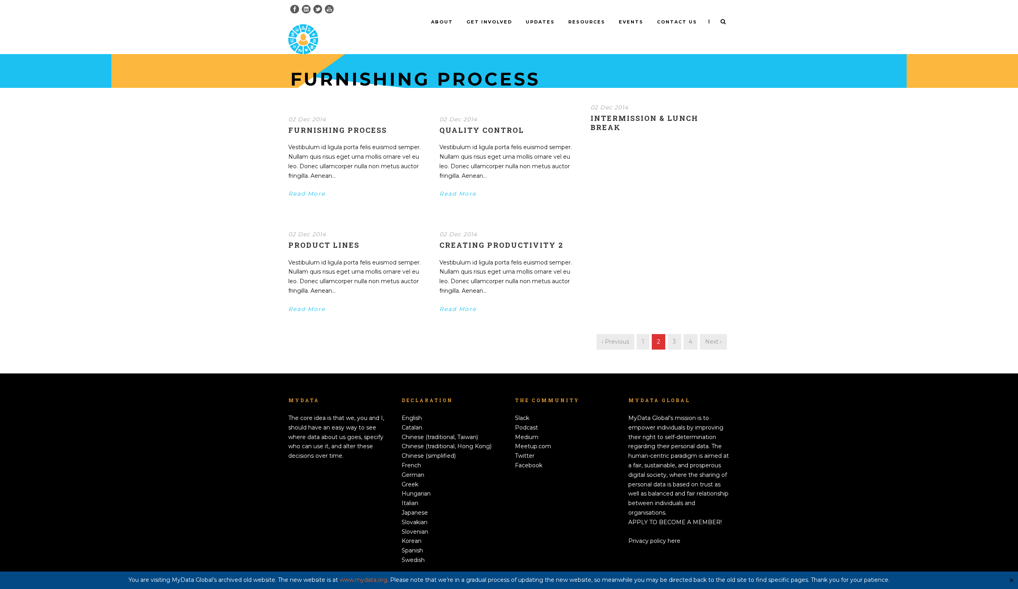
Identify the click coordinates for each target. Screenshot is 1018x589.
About (442, 22)
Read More (306, 193)
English (412, 418)
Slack (522, 418)
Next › (713, 341)
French (411, 465)
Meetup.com (533, 446)
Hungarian (416, 493)
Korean (412, 540)
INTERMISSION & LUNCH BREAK (644, 122)
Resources (586, 22)
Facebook (528, 465)
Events (631, 22)
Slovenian (415, 531)
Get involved (489, 22)
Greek (410, 484)
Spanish (412, 550)
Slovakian (414, 522)
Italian (410, 503)
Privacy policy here (654, 540)
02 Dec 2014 (307, 119)
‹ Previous (615, 341)
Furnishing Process (337, 130)
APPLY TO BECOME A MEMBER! (675, 522)
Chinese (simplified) (429, 455)
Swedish (413, 560)
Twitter (524, 455)
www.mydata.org (363, 579)
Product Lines (323, 245)
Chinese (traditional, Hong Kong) (447, 446)
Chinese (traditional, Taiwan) (440, 437)
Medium (526, 437)
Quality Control (481, 130)
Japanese (415, 512)
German (413, 474)
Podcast (526, 427)
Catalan (412, 427)
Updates (540, 22)
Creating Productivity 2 (501, 245)
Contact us (677, 22)
